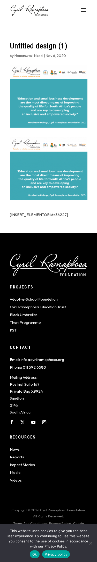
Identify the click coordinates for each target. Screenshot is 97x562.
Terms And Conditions (30, 523)
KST (13, 330)
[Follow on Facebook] (12, 422)
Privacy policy (56, 554)
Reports (17, 456)
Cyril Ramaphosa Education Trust (38, 306)
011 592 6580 (34, 367)
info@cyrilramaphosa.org (42, 359)
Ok (34, 554)
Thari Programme (25, 322)
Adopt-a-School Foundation (34, 299)
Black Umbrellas (24, 314)
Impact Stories (22, 464)
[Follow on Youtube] (33, 422)
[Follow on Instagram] (44, 422)
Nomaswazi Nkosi (28, 55)
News (15, 449)
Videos (16, 480)
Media (15, 472)
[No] (90, 543)
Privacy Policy (60, 523)
